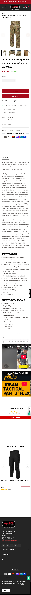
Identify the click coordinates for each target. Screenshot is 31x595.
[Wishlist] (23, 7)
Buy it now (15, 96)
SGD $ (15, 569)
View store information (9, 112)
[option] (15, 34)
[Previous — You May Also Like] (3, 466)
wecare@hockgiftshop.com (9, 540)
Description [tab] (5, 157)
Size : (4, 77)
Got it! (5, 590)
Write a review (15, 417)
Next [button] (28, 35)
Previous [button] (3, 35)
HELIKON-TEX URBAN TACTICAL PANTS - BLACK (15, 480)
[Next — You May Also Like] (27, 466)
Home (3, 13)
